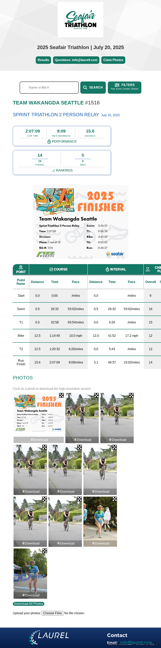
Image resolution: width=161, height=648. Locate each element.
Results (43, 60)
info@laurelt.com (136, 642)
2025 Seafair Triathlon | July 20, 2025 (80, 47)
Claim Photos (113, 60)
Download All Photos (28, 603)
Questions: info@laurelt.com (76, 60)
